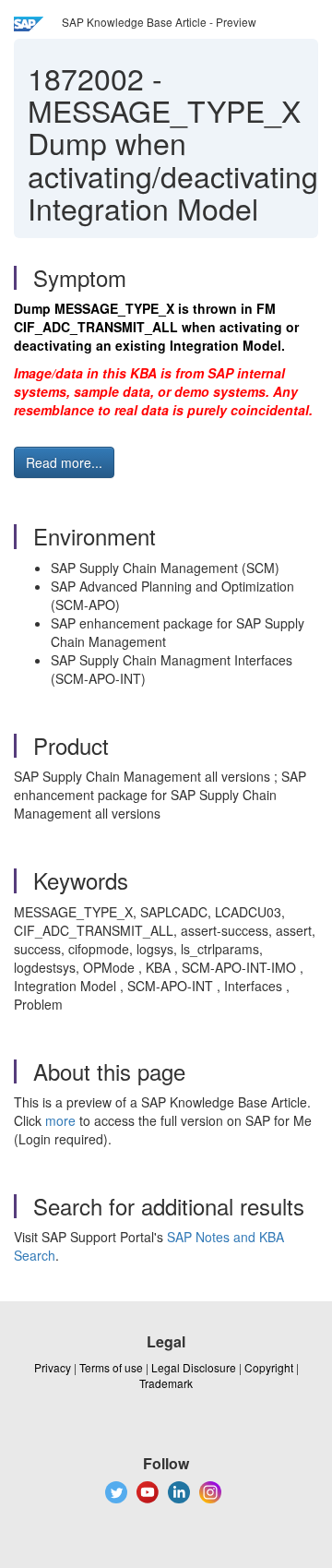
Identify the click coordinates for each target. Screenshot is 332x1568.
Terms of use (111, 1367)
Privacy (52, 1367)
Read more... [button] (64, 462)
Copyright (268, 1367)
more (60, 1120)
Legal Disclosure (193, 1367)
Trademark (166, 1383)
